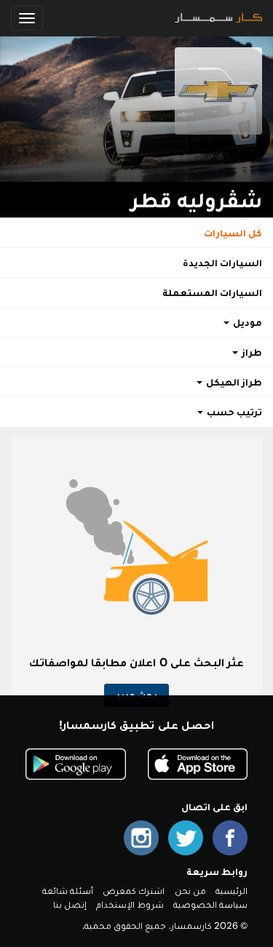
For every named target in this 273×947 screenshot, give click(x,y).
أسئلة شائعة (67, 890)
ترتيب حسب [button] (233, 411)
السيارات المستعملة (212, 292)
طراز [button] (251, 352)
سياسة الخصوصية (210, 904)
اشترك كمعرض (134, 890)
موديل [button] (246, 322)
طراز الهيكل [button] (233, 381)
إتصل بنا (70, 904)
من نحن (190, 890)
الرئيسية (231, 890)
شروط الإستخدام (129, 904)
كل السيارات (233, 232)
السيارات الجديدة (222, 262)
